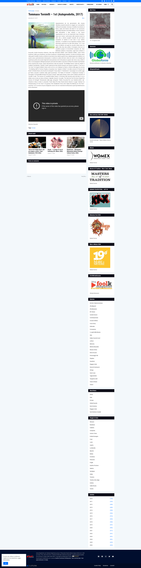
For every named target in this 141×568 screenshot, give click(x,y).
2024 (101, 539)
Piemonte (92, 459)
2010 (101, 498)
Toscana (92, 477)
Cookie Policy (97, 565)
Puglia (91, 462)
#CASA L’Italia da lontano (96, 303)
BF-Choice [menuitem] (99, 4)
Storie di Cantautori (95, 367)
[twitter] (111, 1)
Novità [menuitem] (71, 4)
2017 (101, 519)
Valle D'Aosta (93, 485)
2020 (101, 527)
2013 (101, 507)
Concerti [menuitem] (51, 4)
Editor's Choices (46, 1)
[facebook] (102, 1)
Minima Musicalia (94, 346)
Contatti (59, 1)
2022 (101, 533)
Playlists (92, 358)
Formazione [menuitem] (90, 4)
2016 (101, 516)
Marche (92, 451)
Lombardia (92, 448)
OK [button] (5, 563)
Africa (91, 394)
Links (69, 1)
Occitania (92, 456)
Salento (92, 468)
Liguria (91, 445)
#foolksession (93, 309)
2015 (101, 513)
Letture (92, 341)
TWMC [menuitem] (105, 4)
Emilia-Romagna (94, 436)
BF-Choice (92, 312)
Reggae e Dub (93, 364)
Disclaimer (105, 565)
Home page (31, 10)
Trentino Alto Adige (94, 480)
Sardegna (92, 471)
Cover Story (93, 323)
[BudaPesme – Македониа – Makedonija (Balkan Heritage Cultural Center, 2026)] (76, 142)
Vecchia (83, 176)
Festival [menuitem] (44, 4)
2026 (101, 545)
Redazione (39, 1)
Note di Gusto (93, 352)
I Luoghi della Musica (95, 332)
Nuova (29, 176)
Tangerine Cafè (93, 378)
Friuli (91, 439)
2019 (101, 524)
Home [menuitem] (37, 4)
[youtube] (113, 1)
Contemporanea (94, 317)
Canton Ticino (93, 433)
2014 (101, 510)
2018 (101, 522)
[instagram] (106, 1)
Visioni (91, 384)
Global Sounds (93, 403)
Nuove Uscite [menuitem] (80, 4)
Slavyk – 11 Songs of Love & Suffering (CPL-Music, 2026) (55, 150)
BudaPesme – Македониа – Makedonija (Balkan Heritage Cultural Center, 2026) (74, 151)
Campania (92, 430)
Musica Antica (93, 349)
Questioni (92, 361)
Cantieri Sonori (93, 314)
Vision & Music (93, 381)
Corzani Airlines (94, 320)
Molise (91, 454)
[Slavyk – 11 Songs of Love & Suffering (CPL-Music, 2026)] (56, 142)
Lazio (91, 442)
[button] (108, 4)
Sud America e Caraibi (95, 412)
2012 (101, 504)
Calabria (92, 427)
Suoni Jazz (92, 373)
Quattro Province (94, 465)
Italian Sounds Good (95, 338)
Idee (91, 335)
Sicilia (91, 474)
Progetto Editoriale (31, 1)
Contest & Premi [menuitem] (62, 4)
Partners (64, 1)
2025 (101, 542)
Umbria (92, 483)
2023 (101, 536)
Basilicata (92, 424)
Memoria (92, 344)
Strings (91, 370)
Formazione (93, 329)
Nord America (93, 406)
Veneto (91, 488)
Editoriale (92, 326)
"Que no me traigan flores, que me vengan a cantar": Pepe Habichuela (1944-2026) (36, 151)
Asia (91, 397)
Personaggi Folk (94, 355)
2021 (101, 530)
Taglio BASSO (93, 375)
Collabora (53, 1)
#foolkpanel (93, 306)
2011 (101, 501)
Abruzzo (92, 421)
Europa (37, 10)
